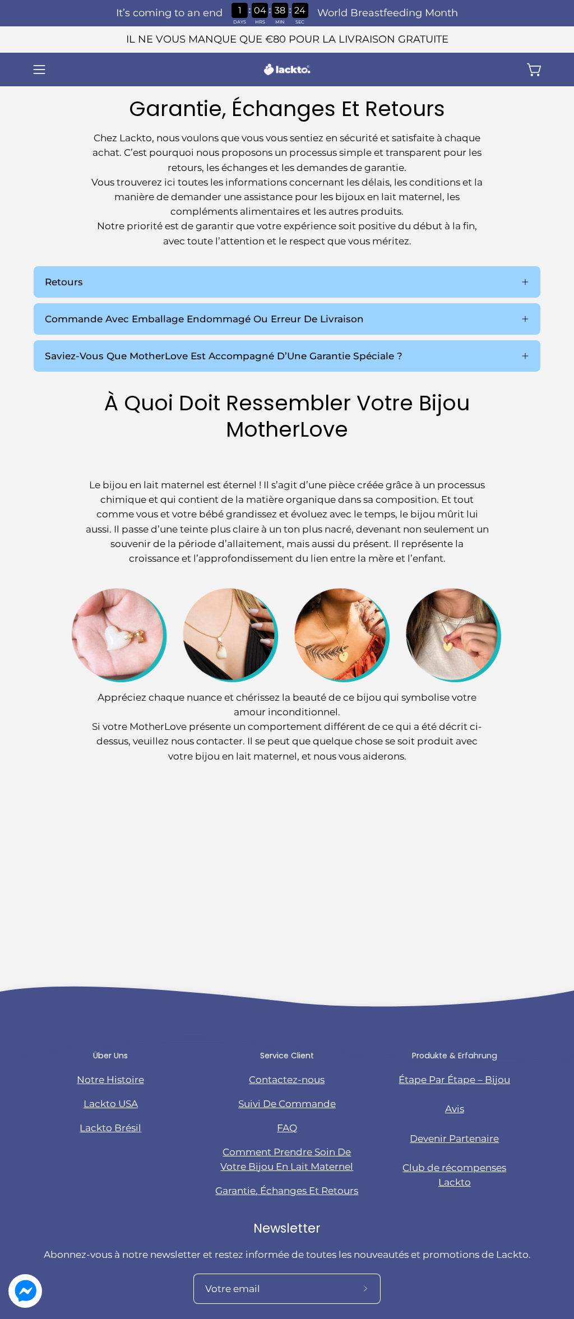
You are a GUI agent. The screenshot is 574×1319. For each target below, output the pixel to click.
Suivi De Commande (287, 1103)
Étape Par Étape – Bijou (454, 1079)
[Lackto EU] (287, 69)
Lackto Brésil (110, 1127)
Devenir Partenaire (454, 1138)
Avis (454, 1108)
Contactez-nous (287, 1079)
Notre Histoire (110, 1079)
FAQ (287, 1127)
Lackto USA (111, 1103)
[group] (287, 39)
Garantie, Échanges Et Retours (286, 1190)
